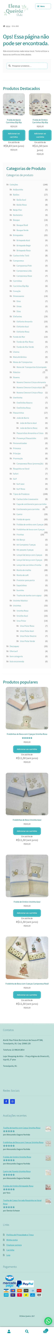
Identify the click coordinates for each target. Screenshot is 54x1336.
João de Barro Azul (28, 423)
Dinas (19, 306)
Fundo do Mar (19, 336)
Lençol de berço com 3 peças (29, 560)
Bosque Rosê (22, 225)
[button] (48, 1321)
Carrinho (10, 1250)
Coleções (14, 184)
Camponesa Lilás (24, 270)
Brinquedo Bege (24, 245)
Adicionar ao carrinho (14, 135)
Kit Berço (21, 539)
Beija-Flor (17, 210)
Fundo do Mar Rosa (25, 341)
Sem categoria (16, 656)
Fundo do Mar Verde (25, 347)
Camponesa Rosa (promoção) (30, 463)
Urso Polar (21, 620)
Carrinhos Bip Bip (21, 286)
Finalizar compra (14, 1245)
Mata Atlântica (19, 357)
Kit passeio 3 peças (25, 549)
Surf (15, 478)
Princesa (17, 448)
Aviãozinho (18, 189)
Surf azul (20, 484)
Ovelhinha (17, 397)
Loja (8, 1255)
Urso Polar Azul (27, 631)
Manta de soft (23, 575)
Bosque (16, 220)
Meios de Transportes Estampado (32, 367)
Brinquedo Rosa (24, 250)
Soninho (20, 590)
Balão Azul (21, 199)
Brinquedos (18, 235)
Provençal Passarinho (26, 438)
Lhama (16, 352)
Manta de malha (24, 570)
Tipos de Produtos (21, 494)
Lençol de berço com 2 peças (29, 555)
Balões (16, 194)
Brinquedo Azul (23, 240)
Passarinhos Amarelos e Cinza (30, 433)
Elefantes (17, 316)
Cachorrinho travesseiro (27, 499)
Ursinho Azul (22, 615)
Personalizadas (20, 443)
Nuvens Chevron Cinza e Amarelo (31, 382)
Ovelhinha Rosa (24, 407)
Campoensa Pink (24, 265)
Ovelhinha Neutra (24, 402)
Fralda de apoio (23, 519)
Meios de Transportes (22, 362)
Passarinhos (18, 412)
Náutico (16, 372)
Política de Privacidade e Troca (20, 1234)
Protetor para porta (26, 580)
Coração (17, 291)
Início (8, 26)
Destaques (14, 646)
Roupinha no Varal (21, 468)
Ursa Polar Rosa (27, 626)
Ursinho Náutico (20, 600)
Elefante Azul (23, 326)
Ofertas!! (14, 651)
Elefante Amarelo (25, 321)
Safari (15, 473)
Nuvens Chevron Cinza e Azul (29, 387)
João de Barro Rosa (28, 428)
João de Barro (23, 418)
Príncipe (17, 453)
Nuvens (16, 377)
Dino (19, 311)
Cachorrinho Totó (21, 255)
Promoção (18, 458)
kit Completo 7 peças (26, 544)
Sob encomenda (17, 661)
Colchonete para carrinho (28, 509)
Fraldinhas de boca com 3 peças (31, 529)
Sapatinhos (22, 585)
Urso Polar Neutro (28, 636)
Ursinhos (17, 605)
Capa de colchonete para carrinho (32, 504)
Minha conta (12, 1239)
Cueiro (19, 514)
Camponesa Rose (24, 276)
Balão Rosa (22, 204)
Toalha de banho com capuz (29, 595)
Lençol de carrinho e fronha (29, 565)
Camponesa (18, 260)
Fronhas (20, 534)
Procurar (27, 1331)
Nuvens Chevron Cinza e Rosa (30, 392)
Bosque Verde (22, 230)
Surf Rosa (21, 489)
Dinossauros (18, 296)
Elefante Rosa (23, 331)
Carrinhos (17, 281)
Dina (19, 301)
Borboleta (17, 215)
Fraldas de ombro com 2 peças (30, 524)
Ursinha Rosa (22, 610)
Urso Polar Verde (27, 641)
